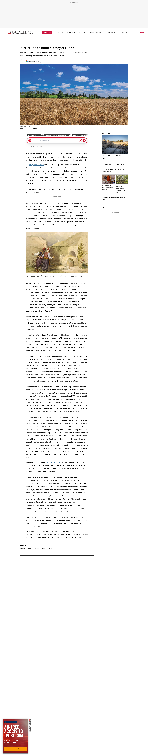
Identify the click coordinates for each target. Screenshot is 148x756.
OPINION (124, 32)
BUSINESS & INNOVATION (97, 32)
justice (50, 548)
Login (142, 32)
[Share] (21, 61)
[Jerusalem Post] (19, 32)
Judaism (32, 42)
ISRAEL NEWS (59, 32)
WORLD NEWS (71, 32)
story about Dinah (36, 165)
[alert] (15, 736)
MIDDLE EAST (82, 32)
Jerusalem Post (24, 42)
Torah (29, 548)
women (37, 548)
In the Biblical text (53, 462)
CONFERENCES (47, 32)
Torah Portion (39, 42)
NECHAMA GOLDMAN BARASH (34, 146)
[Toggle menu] (3, 32)
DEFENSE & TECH (113, 32)
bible (43, 548)
